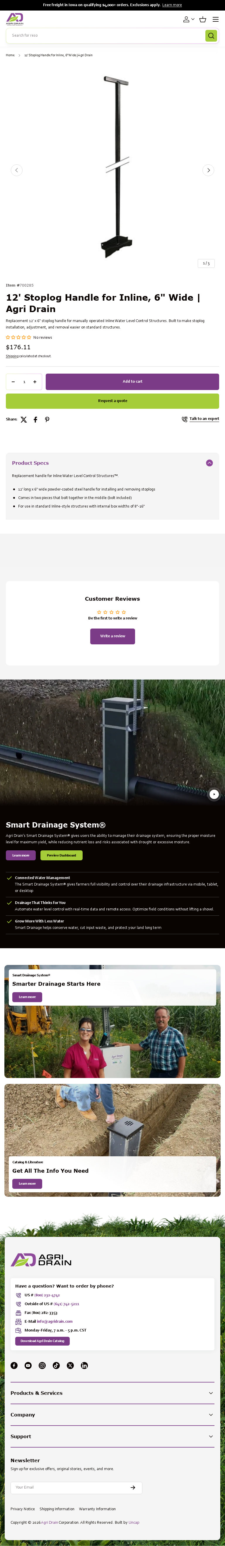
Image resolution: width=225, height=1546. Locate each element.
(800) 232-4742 (47, 1295)
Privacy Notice (23, 1509)
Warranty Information (97, 1509)
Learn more (172, 5)
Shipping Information (57, 1509)
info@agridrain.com (55, 1322)
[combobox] (112, 35)
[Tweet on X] (23, 419)
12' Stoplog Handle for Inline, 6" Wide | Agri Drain (58, 55)
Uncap (134, 1523)
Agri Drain (49, 1523)
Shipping (12, 356)
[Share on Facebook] (35, 419)
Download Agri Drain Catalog (42, 1341)
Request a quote (112, 401)
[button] (202, 19)
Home (10, 55)
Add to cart (132, 382)
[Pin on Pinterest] (47, 419)
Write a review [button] (112, 636)
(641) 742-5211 (66, 1304)
